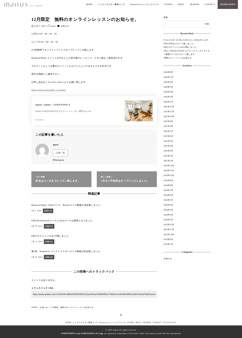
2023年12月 (169, 224)
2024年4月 (168, 205)
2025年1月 (168, 161)
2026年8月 (168, 72)
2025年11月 (169, 111)
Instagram (59, 160)
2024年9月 (168, 180)
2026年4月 (168, 92)
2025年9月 (168, 121)
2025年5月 (168, 141)
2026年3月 (168, 97)
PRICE (138, 322)
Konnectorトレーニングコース (112, 322)
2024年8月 (168, 185)
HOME (68, 322)
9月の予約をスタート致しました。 (180, 43)
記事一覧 (60, 153)
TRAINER (147, 322)
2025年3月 (168, 151)
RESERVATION (169, 322)
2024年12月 (169, 165)
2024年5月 (168, 200)
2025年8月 (168, 126)
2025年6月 (168, 136)
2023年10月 (169, 234)
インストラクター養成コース (85, 322)
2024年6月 (168, 195)
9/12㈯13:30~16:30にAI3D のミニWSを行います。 (187, 40)
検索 (166, 17)
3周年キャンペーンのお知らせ (178, 58)
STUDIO (130, 322)
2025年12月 (169, 106)
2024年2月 (168, 215)
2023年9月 (168, 239)
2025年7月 (168, 131)
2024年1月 (168, 220)
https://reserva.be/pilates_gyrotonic (48, 90)
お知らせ (65, 26)
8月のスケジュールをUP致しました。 (181, 47)
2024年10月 (169, 175)
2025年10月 (169, 116)
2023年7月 (168, 244)
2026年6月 (168, 82)
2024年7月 (168, 190)
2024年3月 (168, 210)
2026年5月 (168, 87)
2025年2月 (168, 156)
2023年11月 (169, 229)
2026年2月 (168, 101)
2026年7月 (168, 77)
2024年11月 (169, 170)
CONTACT (157, 322)
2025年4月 (168, 146)
